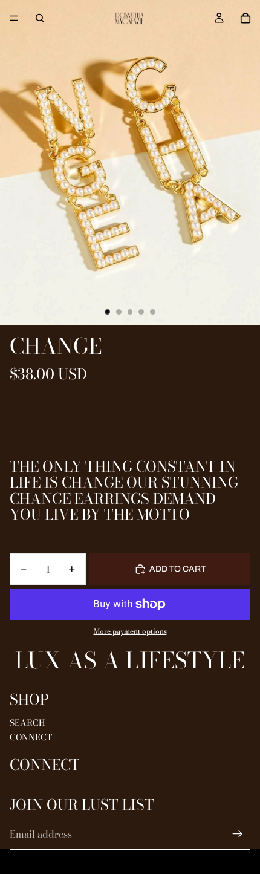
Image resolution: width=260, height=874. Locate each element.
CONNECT (31, 737)
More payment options (130, 631)
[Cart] (245, 18)
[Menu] (14, 18)
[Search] (40, 18)
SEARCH (27, 722)
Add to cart (177, 568)
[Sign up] (237, 834)
